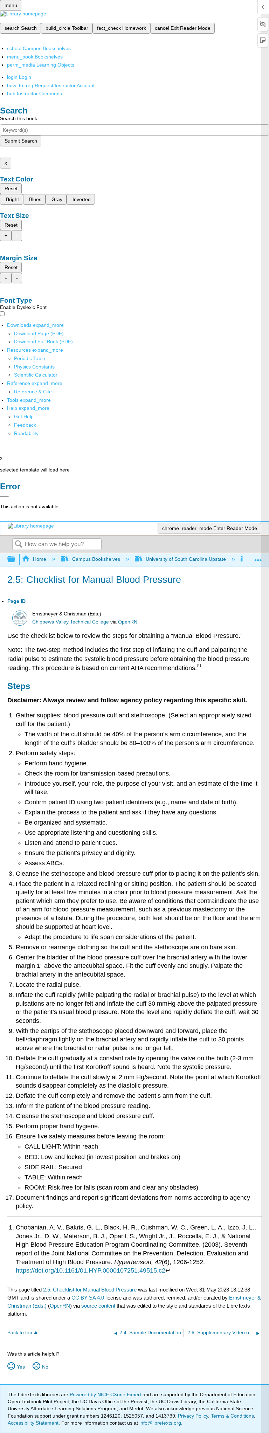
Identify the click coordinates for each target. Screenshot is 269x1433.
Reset (11, 188)
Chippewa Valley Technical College (70, 622)
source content (98, 1306)
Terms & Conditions (232, 1416)
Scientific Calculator (35, 375)
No (45, 1367)
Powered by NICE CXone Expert (106, 1394)
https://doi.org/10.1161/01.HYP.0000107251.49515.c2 (90, 1270)
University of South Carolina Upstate (185, 559)
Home (40, 559)
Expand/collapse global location (258, 557)
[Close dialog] (4, 496)
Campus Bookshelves (96, 559)
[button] (25, 425)
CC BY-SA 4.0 (87, 1298)
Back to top (19, 1332)
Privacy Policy (193, 1416)
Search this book (18, 118)
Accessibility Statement (33, 1423)
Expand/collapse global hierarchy (15, 559)
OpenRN (127, 622)
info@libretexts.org (159, 1423)
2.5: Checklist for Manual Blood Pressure (90, 1290)
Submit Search (21, 141)
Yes (21, 1367)
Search (18, 544)
